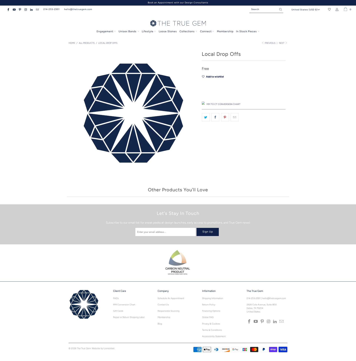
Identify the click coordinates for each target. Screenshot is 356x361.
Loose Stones (168, 31)
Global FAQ (207, 317)
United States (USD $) (304, 9)
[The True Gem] (178, 23)
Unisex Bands (127, 31)
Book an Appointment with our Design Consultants (178, 2)
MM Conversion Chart (124, 304)
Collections (187, 31)
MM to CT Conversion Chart (223, 104)
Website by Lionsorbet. (103, 348)
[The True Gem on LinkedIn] (31, 9)
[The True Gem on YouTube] (13, 9)
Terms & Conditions (212, 330)
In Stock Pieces (247, 31)
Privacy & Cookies (211, 323)
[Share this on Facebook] (215, 117)
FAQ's (116, 298)
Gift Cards (118, 311)
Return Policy (208, 304)
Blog (160, 323)
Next (282, 43)
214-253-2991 (51, 9)
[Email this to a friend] (235, 117)
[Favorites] (329, 9)
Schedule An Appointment (171, 298)
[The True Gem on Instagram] (25, 9)
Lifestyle (147, 31)
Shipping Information (212, 298)
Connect (206, 31)
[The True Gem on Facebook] (8, 9)
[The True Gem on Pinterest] (19, 9)
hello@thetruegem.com (78, 9)
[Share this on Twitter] (206, 117)
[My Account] (337, 9)
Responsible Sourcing (168, 311)
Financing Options (211, 311)
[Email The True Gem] (37, 9)
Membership (225, 31)
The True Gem (84, 348)
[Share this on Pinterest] (225, 117)
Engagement (105, 31)
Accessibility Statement (214, 336)
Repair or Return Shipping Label (129, 317)
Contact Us (163, 304)
